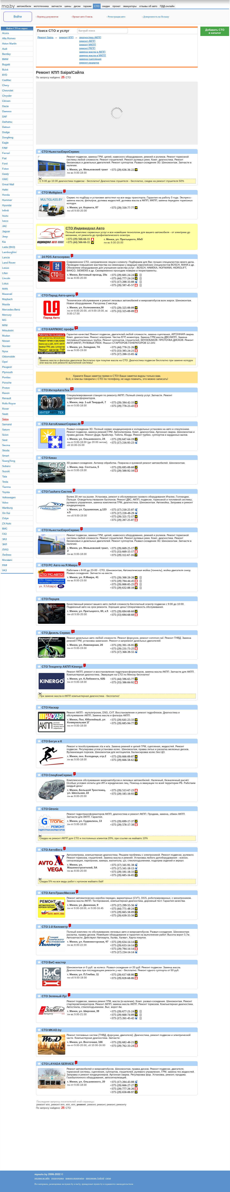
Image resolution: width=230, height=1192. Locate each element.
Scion (5, 434)
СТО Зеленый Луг (54, 996)
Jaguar (6, 231)
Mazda (6, 304)
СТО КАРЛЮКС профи (57, 329)
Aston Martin (9, 43)
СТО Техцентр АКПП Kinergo (61, 666)
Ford (5, 163)
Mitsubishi (7, 330)
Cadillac (6, 80)
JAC (4, 226)
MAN (5, 288)
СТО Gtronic (50, 808)
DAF (4, 116)
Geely (5, 173)
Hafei (5, 189)
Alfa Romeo (8, 38)
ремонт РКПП (87, 48)
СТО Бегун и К (51, 741)
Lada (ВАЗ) (8, 247)
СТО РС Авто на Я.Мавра (59, 565)
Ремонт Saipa (45, 37)
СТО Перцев (50, 599)
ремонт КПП (66, 37)
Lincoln (6, 278)
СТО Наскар (50, 707)
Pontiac (6, 377)
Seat (4, 440)
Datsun (6, 127)
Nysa (5, 351)
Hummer (7, 200)
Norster (6, 346)
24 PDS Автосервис (55, 256)
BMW (5, 59)
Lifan (5, 273)
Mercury (7, 314)
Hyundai (7, 205)
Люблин (6, 554)
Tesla (5, 481)
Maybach (7, 299)
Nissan (6, 340)
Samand (7, 424)
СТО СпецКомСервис (56, 775)
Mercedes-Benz (11, 309)
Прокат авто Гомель (82, 16)
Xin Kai (6, 513)
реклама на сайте (42, 1178)
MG (4, 320)
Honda (6, 194)
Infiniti (5, 210)
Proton (6, 387)
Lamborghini (9, 252)
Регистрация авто (116, 16)
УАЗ (4, 570)
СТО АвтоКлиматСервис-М (60, 424)
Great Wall (8, 184)
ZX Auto (6, 523)
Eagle (5, 142)
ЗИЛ (4, 544)
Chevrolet (7, 90)
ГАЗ (4, 533)
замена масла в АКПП (92, 51)
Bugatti (6, 64)
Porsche (7, 382)
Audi (4, 48)
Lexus (5, 267)
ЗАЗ (4, 539)
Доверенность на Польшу (156, 16)
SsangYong (8, 460)
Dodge (6, 132)
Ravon (6, 393)
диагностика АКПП (90, 37)
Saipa (5, 419)
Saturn (6, 429)
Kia (4, 241)
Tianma (6, 486)
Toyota (6, 492)
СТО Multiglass (51, 192)
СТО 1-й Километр (54, 926)
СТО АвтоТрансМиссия (58, 892)
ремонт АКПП (87, 41)
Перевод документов (47, 16)
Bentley (6, 54)
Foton (5, 168)
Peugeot (7, 366)
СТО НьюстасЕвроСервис (60, 151)
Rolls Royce (9, 403)
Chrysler (7, 95)
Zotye (5, 518)
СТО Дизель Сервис (55, 632)
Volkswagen (9, 497)
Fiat (4, 158)
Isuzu (5, 215)
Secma (6, 445)
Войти (18, 16)
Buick (5, 69)
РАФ (4, 565)
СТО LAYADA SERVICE (57, 1063)
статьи (108, 1178)
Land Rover (8, 262)
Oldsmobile (8, 356)
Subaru (6, 466)
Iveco (5, 220)
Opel (5, 361)
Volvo (5, 502)
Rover (5, 408)
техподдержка (57, 1178)
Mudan (6, 335)
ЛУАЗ (5, 549)
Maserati (7, 293)
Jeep (5, 236)
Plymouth (7, 372)
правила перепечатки (74, 1178)
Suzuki (6, 471)
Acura (5, 33)
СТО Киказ (49, 457)
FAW (4, 147)
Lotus (5, 283)
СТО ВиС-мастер (53, 962)
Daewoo (7, 111)
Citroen (6, 100)
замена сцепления (90, 59)
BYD (4, 74)
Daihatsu (7, 121)
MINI (5, 325)
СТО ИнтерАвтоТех (55, 390)
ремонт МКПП (87, 44)
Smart (5, 455)
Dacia (5, 106)
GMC (5, 179)
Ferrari (6, 153)
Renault (6, 398)
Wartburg (7, 507)
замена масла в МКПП (92, 55)
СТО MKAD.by (51, 1030)
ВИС (4, 528)
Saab (5, 413)
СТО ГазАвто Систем (56, 491)
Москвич (7, 559)
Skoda (5, 450)
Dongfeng (7, 137)
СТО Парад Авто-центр (58, 295)
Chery (5, 85)
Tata (4, 476)
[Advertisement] (214, 1039)
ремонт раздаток (89, 62)
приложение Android (95, 1178)
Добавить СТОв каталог (214, 31)
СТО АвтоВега (51, 849)
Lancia (6, 257)
